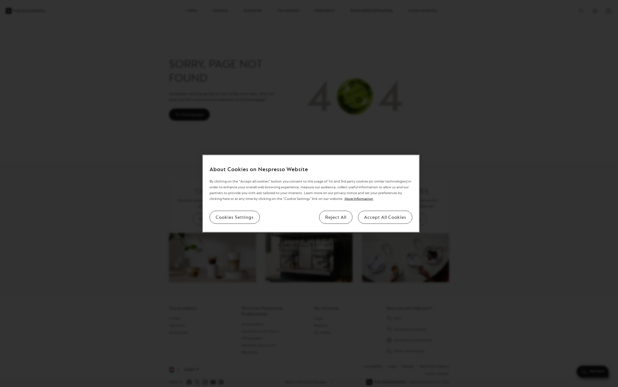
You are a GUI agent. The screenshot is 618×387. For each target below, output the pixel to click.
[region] (311, 193)
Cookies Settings (235, 217)
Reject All (335, 217)
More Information (358, 199)
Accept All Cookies (385, 217)
